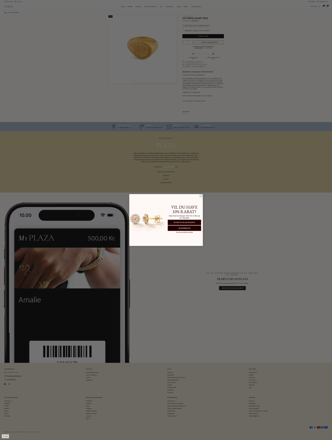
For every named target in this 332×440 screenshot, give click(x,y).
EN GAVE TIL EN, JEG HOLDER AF (184, 222)
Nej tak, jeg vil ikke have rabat (184, 232)
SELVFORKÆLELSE (184, 228)
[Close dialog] (201, 195)
